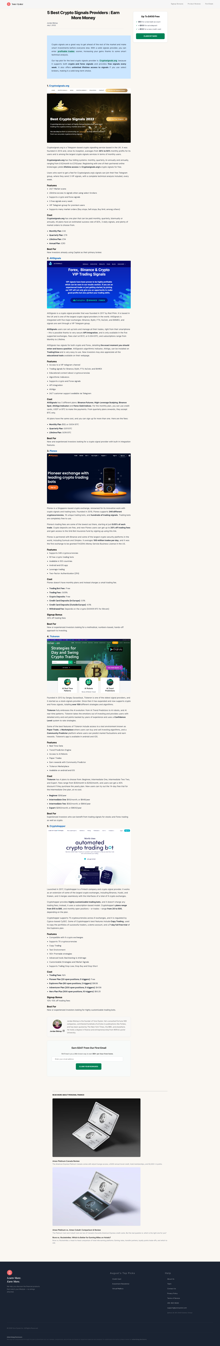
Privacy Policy (172, 1293)
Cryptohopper (57, 826)
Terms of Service (173, 1298)
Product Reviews (194, 4)
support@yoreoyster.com (177, 1308)
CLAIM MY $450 (150, 36)
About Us (170, 1279)
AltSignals (55, 258)
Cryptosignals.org (59, 85)
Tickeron (54, 636)
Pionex (53, 451)
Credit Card (116, 1279)
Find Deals (209, 4)
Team (169, 1284)
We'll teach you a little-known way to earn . (87, 1054)
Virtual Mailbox (117, 1289)
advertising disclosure (139, 1339)
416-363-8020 (173, 1303)
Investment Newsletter (120, 1284)
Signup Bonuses (177, 4)
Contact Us (171, 1289)
